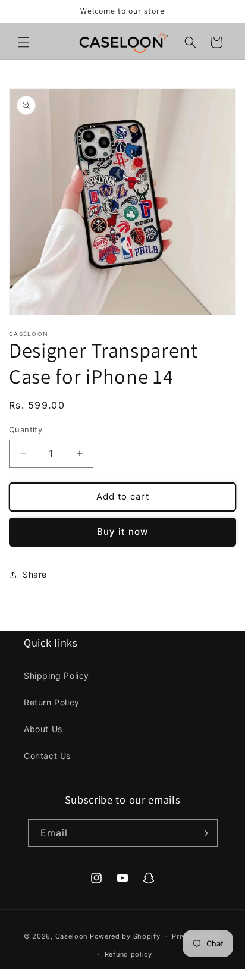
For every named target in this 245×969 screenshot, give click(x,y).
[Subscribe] (204, 833)
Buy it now (122, 531)
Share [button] (35, 574)
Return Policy (52, 702)
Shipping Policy (56, 675)
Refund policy (128, 954)
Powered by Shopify (125, 936)
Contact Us (47, 756)
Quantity (25, 429)
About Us (43, 729)
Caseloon (71, 936)
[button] (24, 42)
